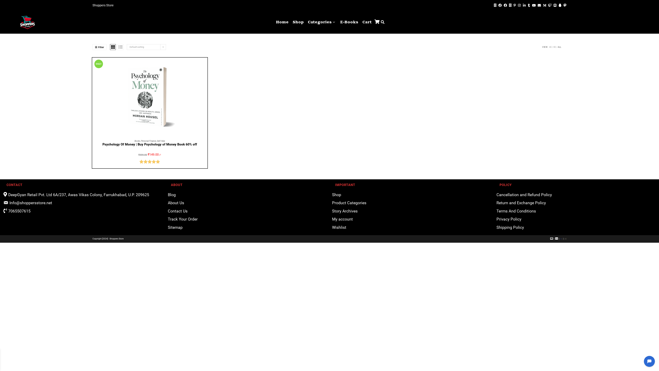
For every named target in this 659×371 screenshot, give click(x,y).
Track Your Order (183, 219)
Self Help (161, 141)
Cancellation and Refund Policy (524, 195)
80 (554, 47)
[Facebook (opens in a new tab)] (500, 5)
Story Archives (345, 211)
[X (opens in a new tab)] (495, 5)
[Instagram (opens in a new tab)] (519, 5)
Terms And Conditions (516, 211)
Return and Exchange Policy (521, 203)
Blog (172, 195)
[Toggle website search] (382, 22)
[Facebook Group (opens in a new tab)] (505, 5)
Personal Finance (148, 141)
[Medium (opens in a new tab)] (544, 5)
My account (342, 219)
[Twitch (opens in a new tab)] (550, 5)
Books (137, 141)
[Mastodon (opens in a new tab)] (564, 5)
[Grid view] (113, 47)
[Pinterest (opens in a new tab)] (514, 5)
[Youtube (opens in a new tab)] (534, 5)
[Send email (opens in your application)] (539, 5)
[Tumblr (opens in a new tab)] (529, 5)
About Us (176, 203)
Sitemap (175, 227)
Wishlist (339, 227)
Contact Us (178, 211)
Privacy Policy (508, 219)
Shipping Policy (510, 227)
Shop (336, 195)
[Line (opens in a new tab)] (555, 5)
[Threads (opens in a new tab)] (510, 5)
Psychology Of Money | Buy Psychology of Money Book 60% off (149, 144)
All (559, 47)
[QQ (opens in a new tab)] (560, 5)
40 (550, 47)
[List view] (120, 47)
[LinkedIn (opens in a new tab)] (524, 5)
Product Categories (349, 203)
